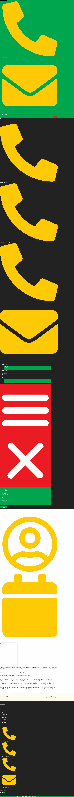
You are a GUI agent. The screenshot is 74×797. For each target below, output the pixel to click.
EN (4, 379)
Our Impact (4, 373)
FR (4, 504)
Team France (6, 366)
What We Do (4, 370)
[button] (25, 435)
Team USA (6, 367)
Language (4, 377)
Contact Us (5, 498)
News (3, 374)
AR (4, 380)
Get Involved (5, 494)
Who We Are (4, 364)
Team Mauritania (7, 369)
